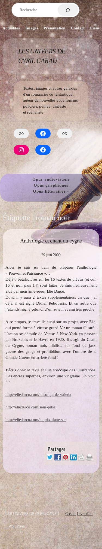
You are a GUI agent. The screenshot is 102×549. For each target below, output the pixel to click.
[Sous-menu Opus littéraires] (68, 191)
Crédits (70, 513)
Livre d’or (85, 513)
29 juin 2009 (50, 255)
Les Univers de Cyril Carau (32, 513)
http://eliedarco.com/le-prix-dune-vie (35, 419)
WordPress (16, 526)
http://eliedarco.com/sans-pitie (30, 407)
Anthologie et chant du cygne (51, 241)
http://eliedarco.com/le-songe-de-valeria (38, 394)
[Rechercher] (68, 10)
